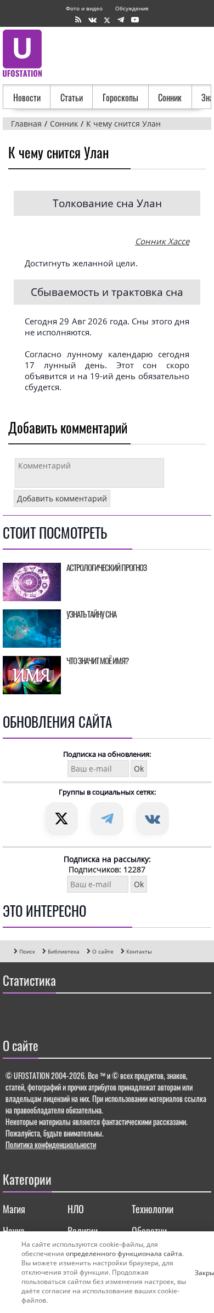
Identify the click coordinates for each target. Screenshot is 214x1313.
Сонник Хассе (162, 241)
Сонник (170, 97)
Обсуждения (132, 8)
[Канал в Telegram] (121, 20)
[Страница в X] (107, 20)
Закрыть (199, 1272)
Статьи (71, 97)
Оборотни (149, 1231)
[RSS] (78, 20)
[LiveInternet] (13, 1012)
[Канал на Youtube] (135, 20)
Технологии (152, 1209)
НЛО (75, 1209)
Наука (14, 1231)
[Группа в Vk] (92, 20)
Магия (14, 1209)
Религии (82, 1231)
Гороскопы (120, 97)
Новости (27, 97)
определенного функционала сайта (124, 1253)
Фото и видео (84, 8)
